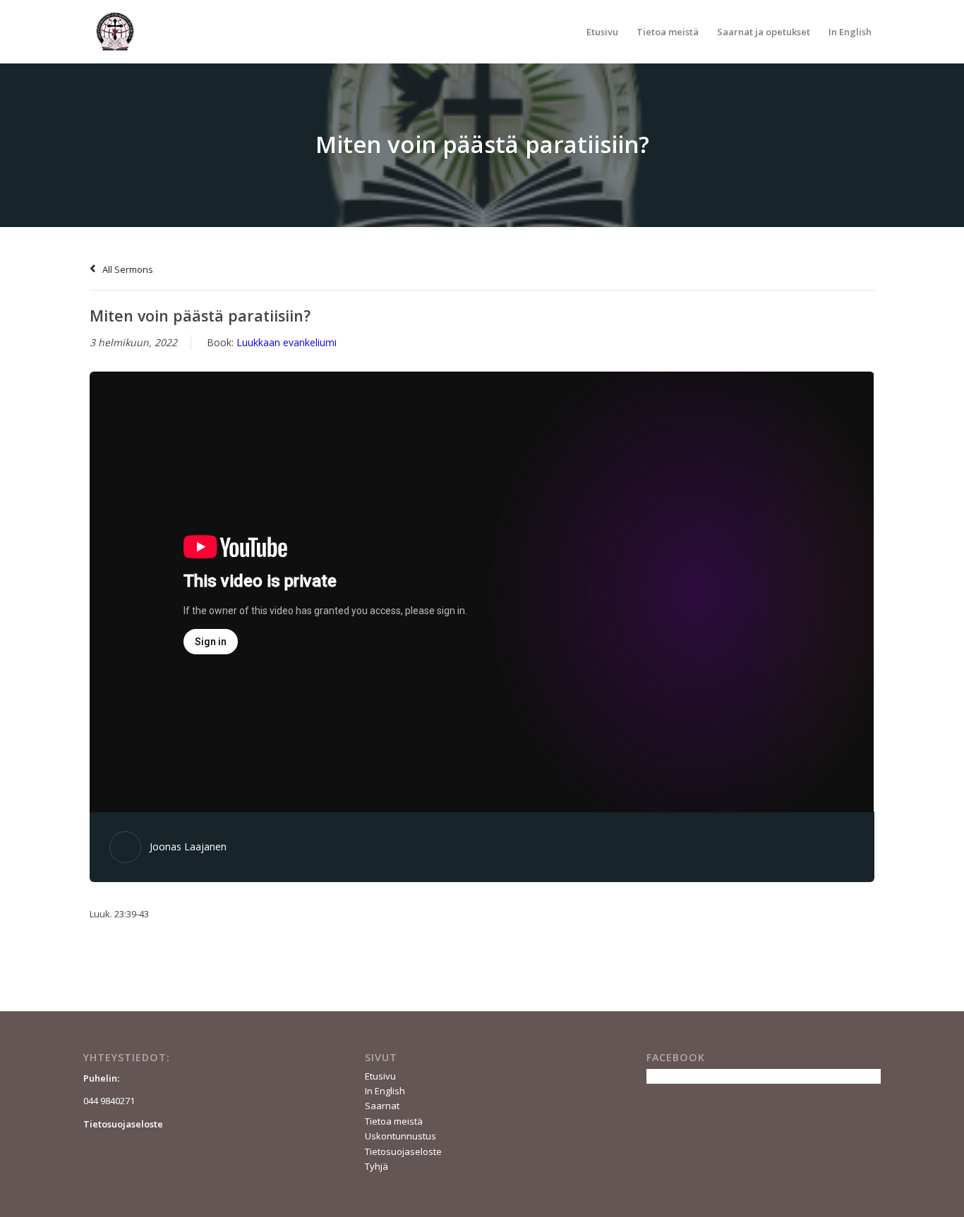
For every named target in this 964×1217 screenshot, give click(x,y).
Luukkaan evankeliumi (286, 342)
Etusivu (380, 1076)
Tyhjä (376, 1166)
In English (385, 1090)
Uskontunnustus (400, 1136)
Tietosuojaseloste (403, 1151)
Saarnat (382, 1105)
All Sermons (126, 269)
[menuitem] (602, 31)
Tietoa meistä (394, 1121)
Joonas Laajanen (188, 846)
